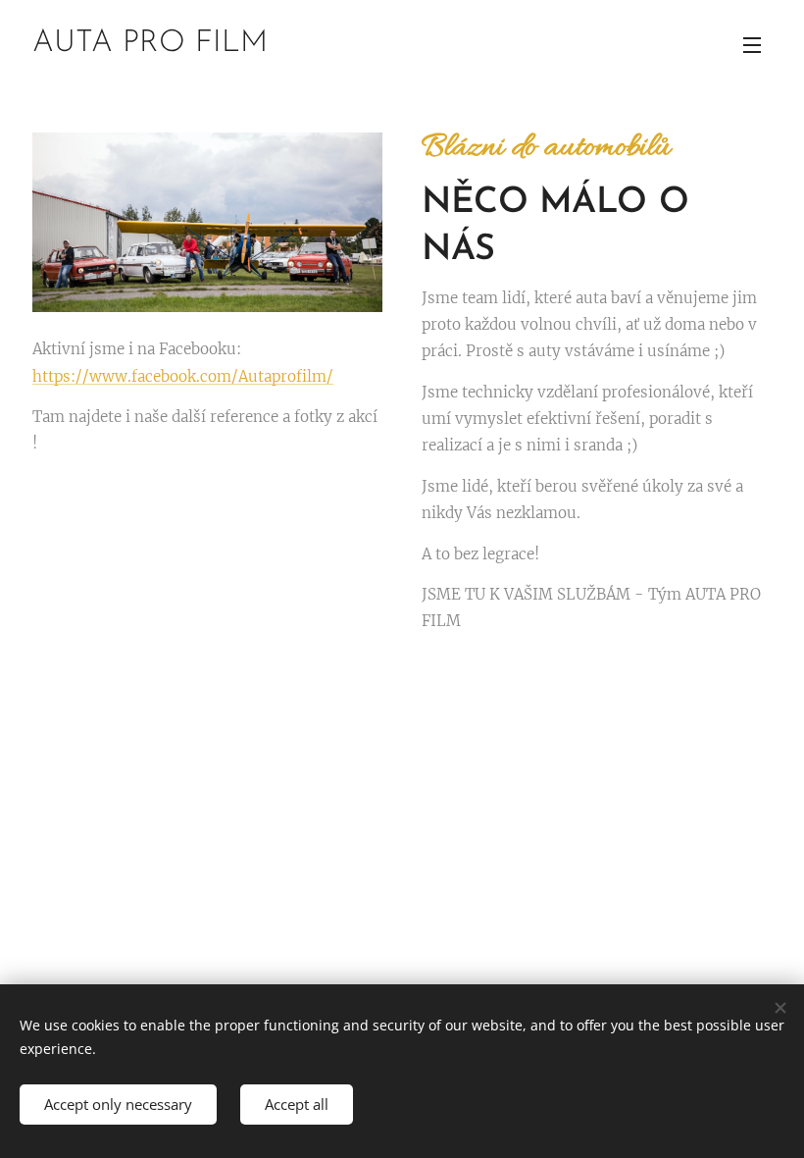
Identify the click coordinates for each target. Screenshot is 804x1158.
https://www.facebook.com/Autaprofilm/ (182, 376)
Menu (752, 44)
